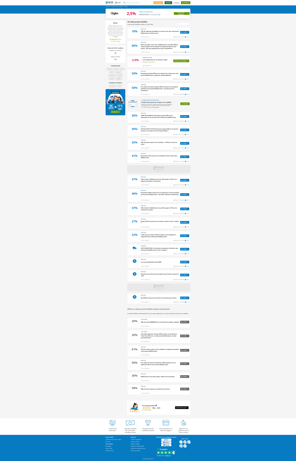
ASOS (111, 72)
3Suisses (120, 75)
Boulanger (118, 78)
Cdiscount (109, 69)
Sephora (122, 69)
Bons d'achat (109, 448)
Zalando (112, 78)
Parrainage (108, 446)
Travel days (158, 2)
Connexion (176, 3)
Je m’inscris (186, 2)
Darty (116, 69)
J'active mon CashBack (180, 13)
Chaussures (112, 86)
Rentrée (168, 2)
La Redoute (118, 72)
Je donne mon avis (181, 407)
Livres (119, 86)
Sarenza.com (112, 75)
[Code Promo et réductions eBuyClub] (109, 2)
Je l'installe (185, 104)
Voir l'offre (184, 32)
